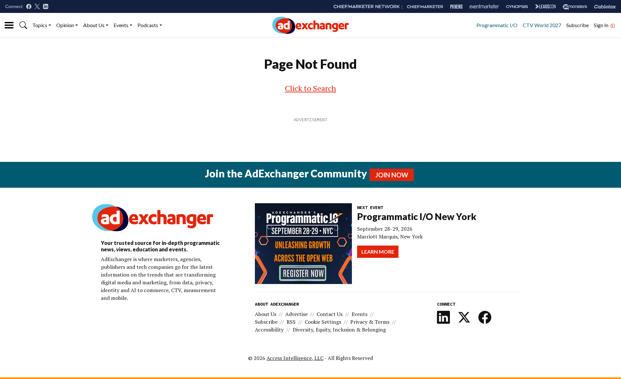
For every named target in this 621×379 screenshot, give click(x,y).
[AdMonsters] (575, 6)
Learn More (377, 251)
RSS (291, 321)
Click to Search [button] (310, 88)
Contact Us (330, 314)
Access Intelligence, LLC (295, 358)
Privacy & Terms (369, 321)
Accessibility (269, 329)
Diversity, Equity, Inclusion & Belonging (339, 329)
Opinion (65, 25)
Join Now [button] (391, 175)
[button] (23, 25)
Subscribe (577, 25)
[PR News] (456, 7)
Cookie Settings (323, 321)
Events (121, 25)
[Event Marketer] (484, 7)
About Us (93, 25)
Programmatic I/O (497, 25)
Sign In (601, 25)
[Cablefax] (605, 6)
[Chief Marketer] (425, 6)
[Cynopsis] (517, 6)
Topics (39, 25)
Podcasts (147, 25)
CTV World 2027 (542, 25)
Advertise (296, 314)
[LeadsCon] (545, 6)
